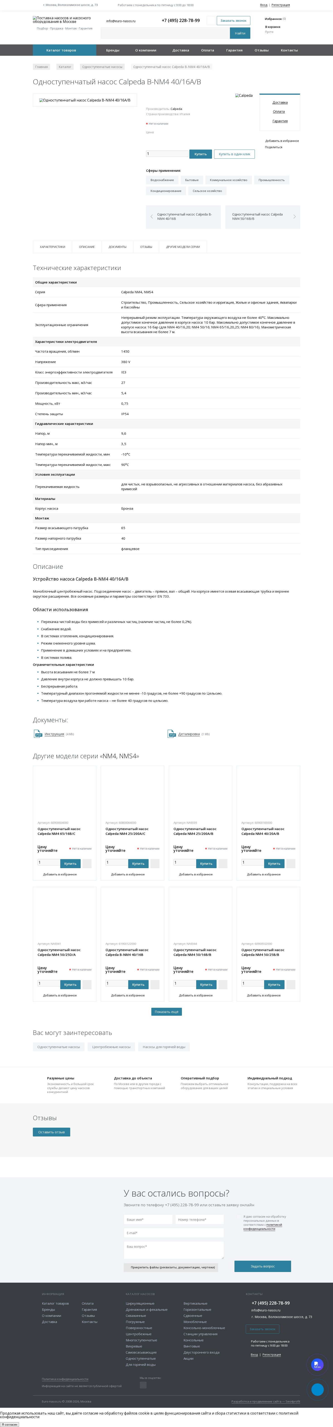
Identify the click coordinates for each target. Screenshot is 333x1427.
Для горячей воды (141, 1364)
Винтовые (191, 1346)
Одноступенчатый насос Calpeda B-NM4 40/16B (127, 952)
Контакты (289, 50)
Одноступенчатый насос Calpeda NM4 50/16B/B (195, 952)
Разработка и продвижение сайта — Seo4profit (266, 1401)
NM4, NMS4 (119, 755)
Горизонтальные (197, 1309)
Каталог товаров (61, 50)
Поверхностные (139, 1327)
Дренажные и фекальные (147, 1309)
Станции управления (200, 1334)
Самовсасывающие (141, 1352)
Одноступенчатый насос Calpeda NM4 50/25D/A (59, 952)
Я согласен (9, 1424)
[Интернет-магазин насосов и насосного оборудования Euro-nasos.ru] (64, 19)
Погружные (135, 1321)
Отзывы (262, 50)
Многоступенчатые (141, 1340)
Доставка (180, 50)
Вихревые (134, 1346)
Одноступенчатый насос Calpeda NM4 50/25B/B (263, 952)
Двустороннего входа (201, 1352)
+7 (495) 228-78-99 (181, 21)
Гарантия (234, 50)
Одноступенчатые (141, 1358)
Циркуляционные (140, 1303)
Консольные (193, 1340)
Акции (188, 1358)
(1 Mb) (194, 734)
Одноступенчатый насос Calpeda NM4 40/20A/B (263, 831)
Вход (263, 5)
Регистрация (281, 5)
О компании (145, 50)
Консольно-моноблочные (204, 1327)
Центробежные (139, 1334)
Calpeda (176, 109)
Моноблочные (195, 1321)
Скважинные (136, 1315)
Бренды (112, 50)
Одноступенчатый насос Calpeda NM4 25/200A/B (195, 831)
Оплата (207, 50)
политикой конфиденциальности (263, 1227)
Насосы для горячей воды (164, 1046)
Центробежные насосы (111, 1046)
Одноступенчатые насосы (58, 1046)
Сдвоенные (192, 1315)
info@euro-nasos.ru (265, 1310)
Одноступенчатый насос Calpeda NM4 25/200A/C (127, 831)
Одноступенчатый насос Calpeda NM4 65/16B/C (59, 831)
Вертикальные (195, 1303)
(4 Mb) (59, 734)
